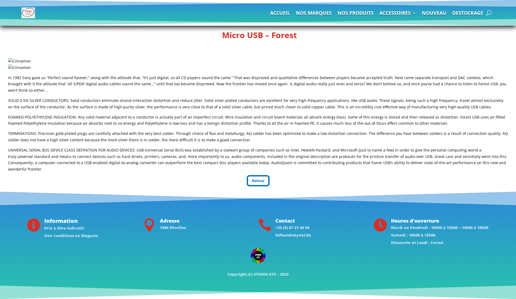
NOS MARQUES (314, 13)
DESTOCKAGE (467, 13)
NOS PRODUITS (356, 13)
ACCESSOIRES (395, 13)
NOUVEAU (434, 13)
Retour (258, 180)
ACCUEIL (280, 13)
